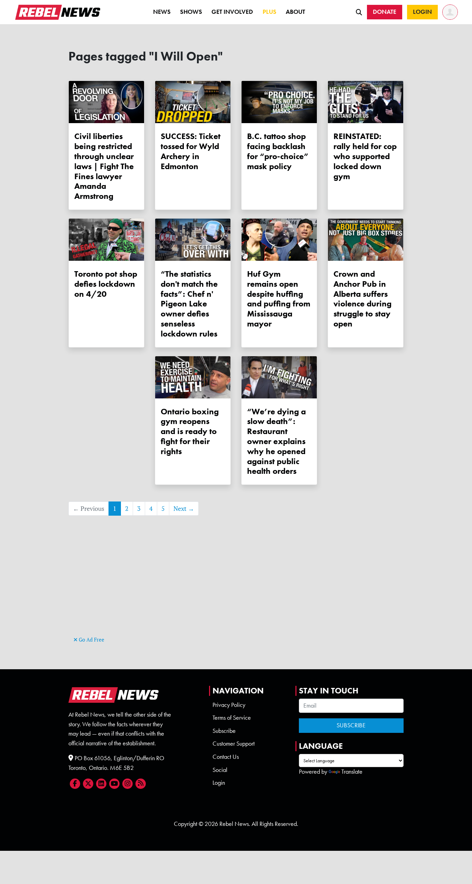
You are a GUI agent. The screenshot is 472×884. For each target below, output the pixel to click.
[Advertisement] (236, 586)
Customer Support (234, 743)
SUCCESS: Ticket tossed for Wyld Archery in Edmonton (190, 151)
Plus (269, 12)
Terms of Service (232, 717)
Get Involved (232, 12)
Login (219, 783)
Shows (191, 12)
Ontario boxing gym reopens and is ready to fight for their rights (190, 431)
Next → (183, 509)
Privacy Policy (229, 705)
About (295, 12)
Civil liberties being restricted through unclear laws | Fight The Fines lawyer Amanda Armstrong (104, 166)
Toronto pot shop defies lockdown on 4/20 (105, 283)
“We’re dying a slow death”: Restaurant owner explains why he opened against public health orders (276, 441)
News (162, 12)
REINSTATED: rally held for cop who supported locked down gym (365, 156)
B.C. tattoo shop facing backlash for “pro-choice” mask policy (278, 151)
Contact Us (226, 757)
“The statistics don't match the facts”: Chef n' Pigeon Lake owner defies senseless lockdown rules (189, 303)
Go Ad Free (90, 639)
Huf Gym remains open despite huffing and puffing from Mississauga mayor (278, 298)
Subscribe (224, 731)
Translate (351, 771)
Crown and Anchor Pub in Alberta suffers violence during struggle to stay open (362, 298)
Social (220, 770)
